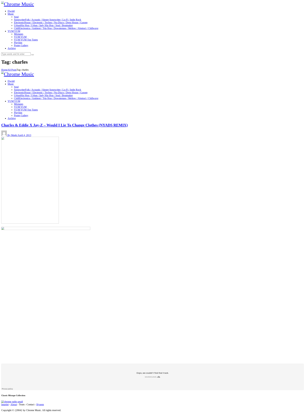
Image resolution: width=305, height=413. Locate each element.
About (13, 404)
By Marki (12, 135)
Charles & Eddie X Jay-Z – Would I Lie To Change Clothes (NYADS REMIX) (64, 125)
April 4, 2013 (24, 135)
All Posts (12, 69)
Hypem (40, 404)
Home (4, 69)
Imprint (5, 404)
